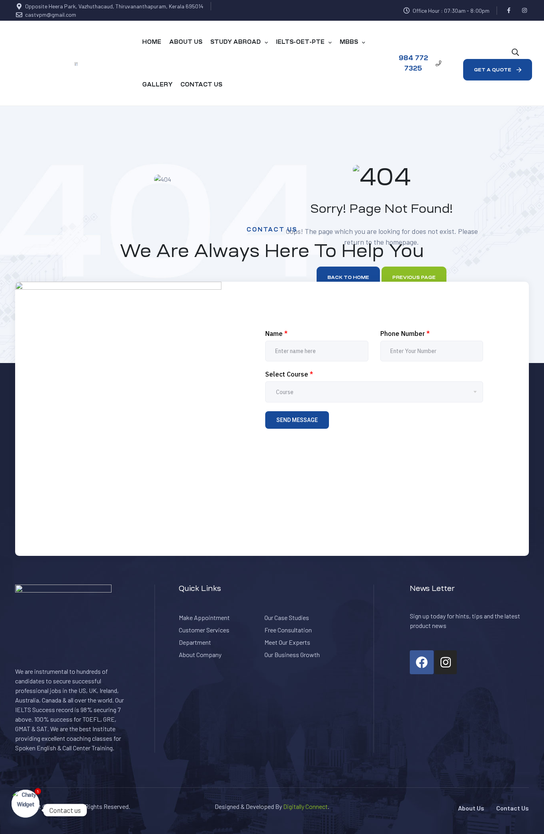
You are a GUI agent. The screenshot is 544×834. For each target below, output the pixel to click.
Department (195, 642)
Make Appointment (204, 617)
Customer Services (204, 630)
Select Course (289, 374)
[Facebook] (509, 10)
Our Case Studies (286, 617)
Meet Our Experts (287, 642)
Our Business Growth (292, 654)
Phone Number (405, 334)
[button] (418, 63)
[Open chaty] (25, 810)
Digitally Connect (305, 806)
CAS (69, 806)
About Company (200, 654)
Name (276, 334)
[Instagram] (524, 10)
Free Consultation (288, 630)
